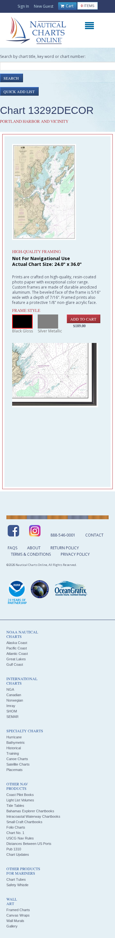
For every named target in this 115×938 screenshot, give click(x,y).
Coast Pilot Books (20, 795)
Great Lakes (16, 659)
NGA (10, 689)
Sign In (23, 6)
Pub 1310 (13, 849)
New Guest (43, 6)
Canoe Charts (17, 759)
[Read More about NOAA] (17, 592)
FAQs (12, 548)
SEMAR (12, 717)
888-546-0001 (62, 535)
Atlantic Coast (17, 654)
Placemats (14, 770)
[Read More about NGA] (40, 589)
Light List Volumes (20, 800)
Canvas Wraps (18, 915)
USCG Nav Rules (20, 838)
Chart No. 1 (15, 833)
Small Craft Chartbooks (24, 822)
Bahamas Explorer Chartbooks (30, 811)
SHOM (11, 711)
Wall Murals (15, 921)
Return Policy (64, 548)
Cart (69, 6)
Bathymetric (15, 742)
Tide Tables (15, 805)
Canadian (13, 695)
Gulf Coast (14, 664)
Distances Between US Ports (28, 844)
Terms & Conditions (31, 554)
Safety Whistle (17, 885)
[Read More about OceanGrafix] (70, 589)
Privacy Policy (75, 554)
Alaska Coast (16, 643)
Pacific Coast (16, 648)
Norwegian (14, 700)
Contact (94, 535)
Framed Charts (18, 910)
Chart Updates (17, 854)
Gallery (12, 926)
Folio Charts (15, 827)
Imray (10, 706)
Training (12, 753)
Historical (13, 748)
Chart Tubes (16, 879)
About (34, 548)
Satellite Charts (18, 764)
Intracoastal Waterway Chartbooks (33, 816)
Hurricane (14, 737)
